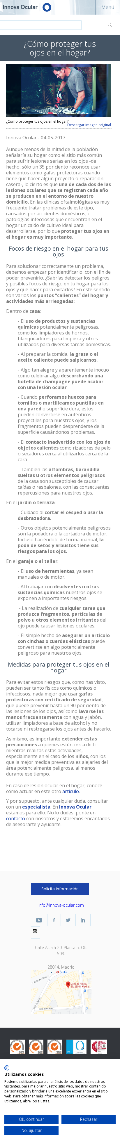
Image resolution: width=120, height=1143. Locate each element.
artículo (70, 791)
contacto (15, 818)
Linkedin (83, 920)
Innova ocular (32, 7)
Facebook (54, 920)
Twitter (68, 920)
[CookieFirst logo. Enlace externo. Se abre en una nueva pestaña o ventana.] (6, 1068)
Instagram (35, 931)
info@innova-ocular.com (61, 905)
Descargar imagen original (89, 125)
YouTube (39, 920)
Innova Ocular (75, 807)
